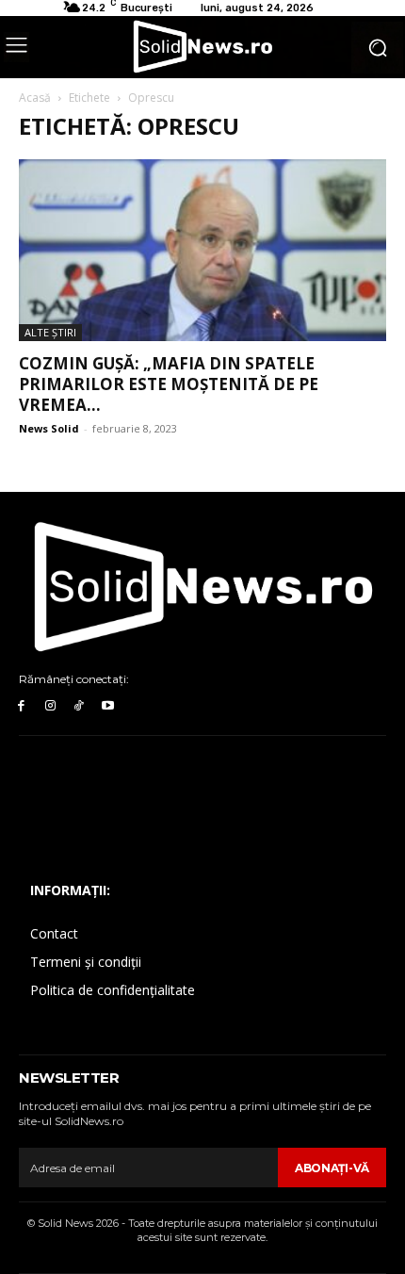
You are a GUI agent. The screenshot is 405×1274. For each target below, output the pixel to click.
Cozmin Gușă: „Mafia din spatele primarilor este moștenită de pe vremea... (168, 384)
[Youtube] (108, 706)
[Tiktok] (79, 706)
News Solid (49, 428)
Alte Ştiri (50, 332)
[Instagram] (50, 706)
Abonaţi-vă (332, 1168)
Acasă (35, 98)
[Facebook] (21, 706)
